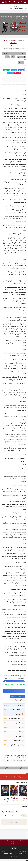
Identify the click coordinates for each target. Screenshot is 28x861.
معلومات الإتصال (14, 843)
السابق (21, 53)
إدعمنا (14, 691)
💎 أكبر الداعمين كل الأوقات (17, 700)
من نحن (12, 840)
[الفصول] (14, 53)
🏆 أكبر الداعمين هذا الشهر (17, 696)
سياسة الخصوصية (20, 840)
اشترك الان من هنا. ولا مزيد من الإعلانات (16, 760)
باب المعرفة (6, 840)
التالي (6, 53)
